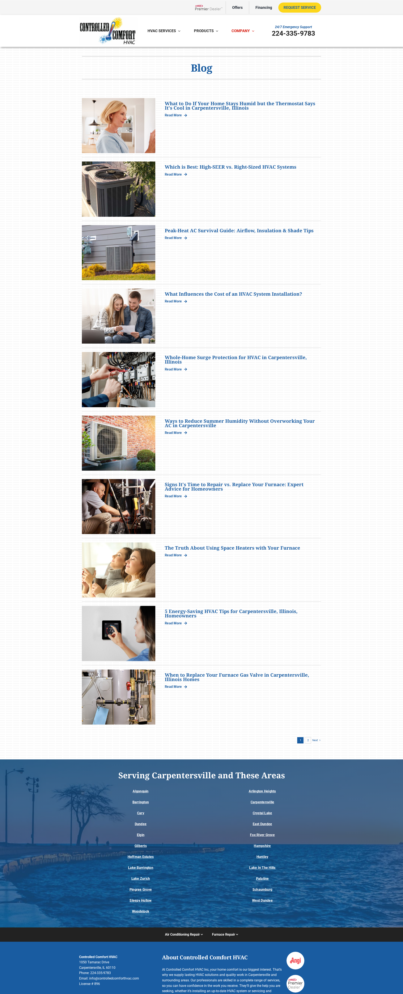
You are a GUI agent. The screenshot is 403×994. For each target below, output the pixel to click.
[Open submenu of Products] (218, 31)
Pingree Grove (141, 890)
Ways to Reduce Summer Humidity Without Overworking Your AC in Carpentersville (240, 423)
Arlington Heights (262, 791)
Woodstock (140, 911)
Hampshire (262, 846)
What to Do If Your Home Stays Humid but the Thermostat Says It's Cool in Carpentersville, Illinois (240, 105)
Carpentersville (262, 802)
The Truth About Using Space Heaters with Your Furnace (232, 548)
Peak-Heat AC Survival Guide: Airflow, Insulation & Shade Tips (239, 230)
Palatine (262, 879)
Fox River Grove (262, 835)
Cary (140, 813)
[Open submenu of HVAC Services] (180, 31)
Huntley (262, 857)
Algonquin (140, 791)
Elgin (140, 835)
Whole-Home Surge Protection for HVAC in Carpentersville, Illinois (236, 359)
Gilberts (141, 846)
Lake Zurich (140, 879)
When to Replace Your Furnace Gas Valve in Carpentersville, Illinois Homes (237, 677)
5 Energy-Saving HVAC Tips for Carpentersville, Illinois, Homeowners (231, 613)
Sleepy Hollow (141, 900)
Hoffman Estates (141, 857)
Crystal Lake (262, 813)
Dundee (141, 824)
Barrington (140, 802)
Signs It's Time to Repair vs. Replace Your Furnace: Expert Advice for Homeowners (234, 486)
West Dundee (262, 900)
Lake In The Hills (262, 868)
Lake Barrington (140, 868)
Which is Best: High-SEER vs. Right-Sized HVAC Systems (230, 167)
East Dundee (262, 824)
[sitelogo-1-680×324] (108, 19)
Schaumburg (262, 890)
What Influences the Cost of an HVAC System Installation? (233, 294)
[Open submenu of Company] (254, 31)
